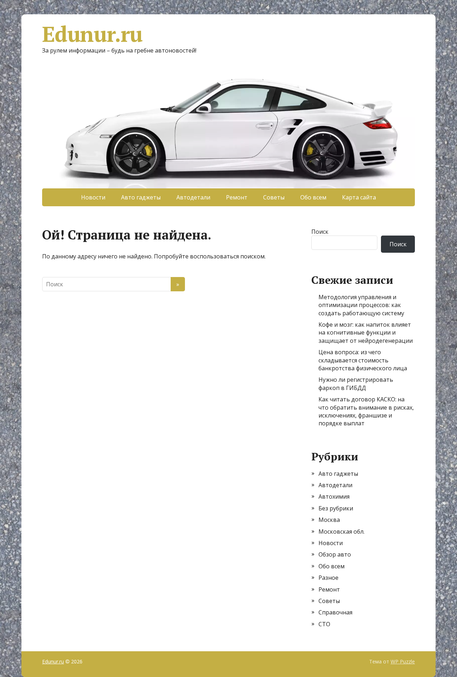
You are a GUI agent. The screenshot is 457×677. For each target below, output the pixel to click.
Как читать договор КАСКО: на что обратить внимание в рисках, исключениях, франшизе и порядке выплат (366, 411)
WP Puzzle (403, 661)
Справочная (335, 612)
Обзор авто (334, 554)
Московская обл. (341, 531)
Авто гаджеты (141, 197)
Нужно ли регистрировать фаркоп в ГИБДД (355, 383)
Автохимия (334, 496)
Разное (328, 578)
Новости (93, 197)
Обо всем (313, 197)
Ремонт (236, 197)
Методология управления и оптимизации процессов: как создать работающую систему (361, 305)
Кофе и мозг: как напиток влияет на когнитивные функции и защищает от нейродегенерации (365, 333)
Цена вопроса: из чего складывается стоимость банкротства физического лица (362, 360)
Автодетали (193, 197)
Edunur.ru (92, 34)
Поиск (319, 232)
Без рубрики (335, 508)
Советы (274, 197)
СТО (324, 624)
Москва (329, 520)
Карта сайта (359, 197)
